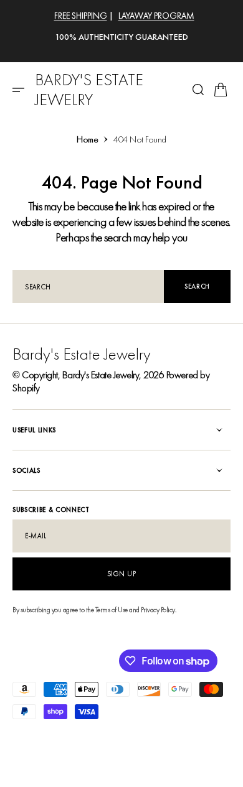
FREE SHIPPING (80, 15)
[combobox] (88, 286)
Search (197, 286)
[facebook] (22, 762)
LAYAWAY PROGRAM (156, 15)
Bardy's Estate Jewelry (100, 374)
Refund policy (83, 735)
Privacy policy (32, 735)
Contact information (199, 735)
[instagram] (42, 762)
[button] (22, 90)
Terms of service (136, 735)
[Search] (198, 90)
